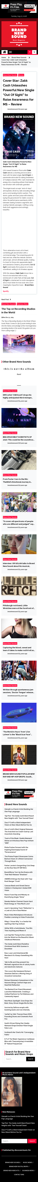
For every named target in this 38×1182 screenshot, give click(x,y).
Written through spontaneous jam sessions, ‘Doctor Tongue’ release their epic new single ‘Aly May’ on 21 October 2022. (18, 691)
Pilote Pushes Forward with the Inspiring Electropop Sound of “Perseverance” (16, 849)
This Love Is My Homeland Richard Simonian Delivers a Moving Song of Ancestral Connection (18, 973)
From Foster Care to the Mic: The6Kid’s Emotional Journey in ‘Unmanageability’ (17, 480)
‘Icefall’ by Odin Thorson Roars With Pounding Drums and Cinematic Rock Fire (18, 1016)
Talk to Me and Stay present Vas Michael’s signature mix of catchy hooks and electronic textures (19, 964)
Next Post (5, 299)
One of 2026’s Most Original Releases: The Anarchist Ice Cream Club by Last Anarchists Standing (18, 831)
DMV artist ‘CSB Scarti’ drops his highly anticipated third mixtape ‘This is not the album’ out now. (17, 396)
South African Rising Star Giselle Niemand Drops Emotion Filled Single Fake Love (18, 1025)
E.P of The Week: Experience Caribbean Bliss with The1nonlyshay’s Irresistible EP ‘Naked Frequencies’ (19, 1041)
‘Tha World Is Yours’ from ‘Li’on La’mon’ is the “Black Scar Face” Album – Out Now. (17, 733)
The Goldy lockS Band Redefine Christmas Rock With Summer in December (16, 946)
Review (21, 75)
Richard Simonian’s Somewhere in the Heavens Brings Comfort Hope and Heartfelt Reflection (18, 982)
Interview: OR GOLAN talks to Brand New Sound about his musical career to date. (19, 564)
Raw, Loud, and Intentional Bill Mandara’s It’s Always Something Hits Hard (18, 955)
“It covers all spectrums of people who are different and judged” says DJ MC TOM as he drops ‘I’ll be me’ (18, 522)
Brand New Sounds (10, 75)
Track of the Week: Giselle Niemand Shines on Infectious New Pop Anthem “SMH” (19, 840)
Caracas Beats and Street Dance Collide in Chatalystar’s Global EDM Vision (17, 888)
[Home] (4, 52)
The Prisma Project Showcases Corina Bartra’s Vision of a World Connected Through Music (18, 859)
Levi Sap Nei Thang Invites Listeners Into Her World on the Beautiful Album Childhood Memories (19, 937)
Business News (22, 304)
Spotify (6, 291)
